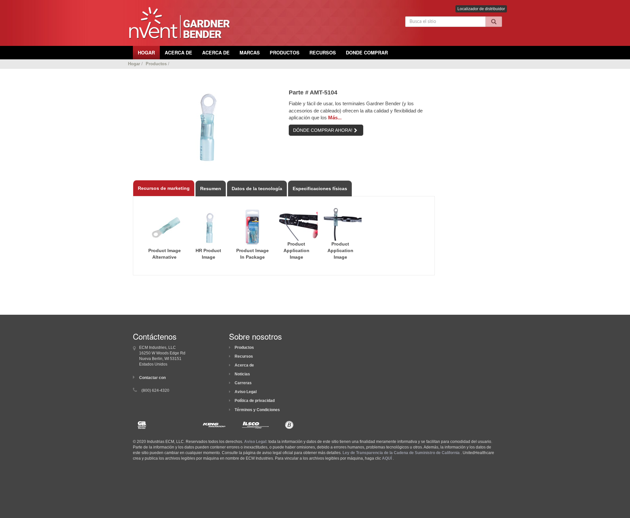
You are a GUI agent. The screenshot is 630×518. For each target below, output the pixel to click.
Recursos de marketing (164, 188)
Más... (335, 117)
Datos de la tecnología (257, 188)
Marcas (250, 52)
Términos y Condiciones (257, 410)
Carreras (243, 383)
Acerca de (244, 365)
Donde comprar (367, 52)
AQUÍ (387, 458)
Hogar (134, 63)
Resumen (210, 188)
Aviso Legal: (255, 441)
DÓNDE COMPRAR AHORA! (322, 130)
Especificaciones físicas (320, 188)
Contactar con (152, 377)
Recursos (322, 52)
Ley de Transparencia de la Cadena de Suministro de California (401, 452)
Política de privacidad (255, 400)
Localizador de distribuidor (481, 9)
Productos (285, 52)
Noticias (242, 374)
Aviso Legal (246, 391)
